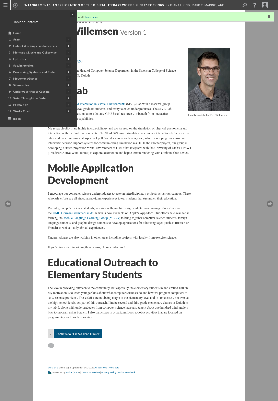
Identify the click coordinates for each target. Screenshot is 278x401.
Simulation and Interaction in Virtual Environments (92, 104)
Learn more (91, 17)
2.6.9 (76, 372)
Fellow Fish (20, 104)
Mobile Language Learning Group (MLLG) (91, 218)
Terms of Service (90, 372)
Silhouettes (21, 85)
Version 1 (53, 367)
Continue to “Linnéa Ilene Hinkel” (78, 334)
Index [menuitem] (17, 118)
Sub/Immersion (23, 65)
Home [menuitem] (17, 33)
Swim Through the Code (29, 98)
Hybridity (19, 59)
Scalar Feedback (126, 372)
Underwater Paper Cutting (31, 91)
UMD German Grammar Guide (73, 213)
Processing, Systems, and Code (34, 72)
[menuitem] (5, 5)
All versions (100, 367)
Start (17, 39)
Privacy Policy (108, 372)
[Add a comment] (53, 345)
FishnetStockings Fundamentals (35, 46)
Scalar (69, 372)
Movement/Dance (25, 78)
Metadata (114, 367)
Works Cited (21, 111)
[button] (255, 5)
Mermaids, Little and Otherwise (35, 52)
